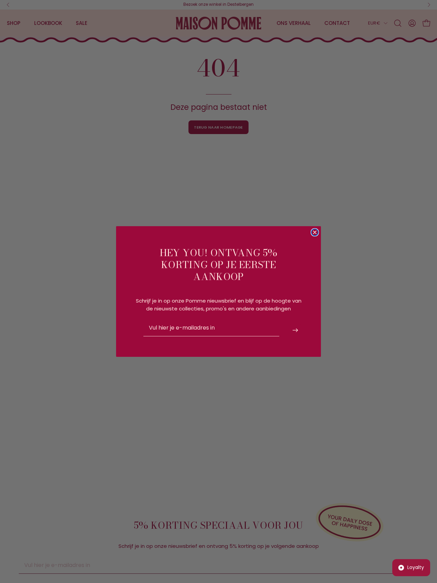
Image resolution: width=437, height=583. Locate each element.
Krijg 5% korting (296, 330)
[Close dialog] (314, 232)
